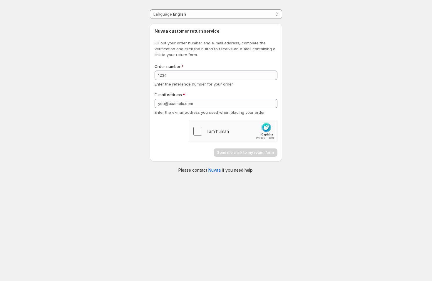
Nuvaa (214, 170)
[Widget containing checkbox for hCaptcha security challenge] (233, 131)
